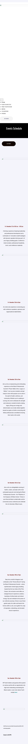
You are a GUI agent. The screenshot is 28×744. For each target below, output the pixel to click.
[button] (6, 118)
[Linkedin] (9, 739)
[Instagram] (5, 739)
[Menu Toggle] (1, 100)
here (16, 692)
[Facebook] (14, 739)
